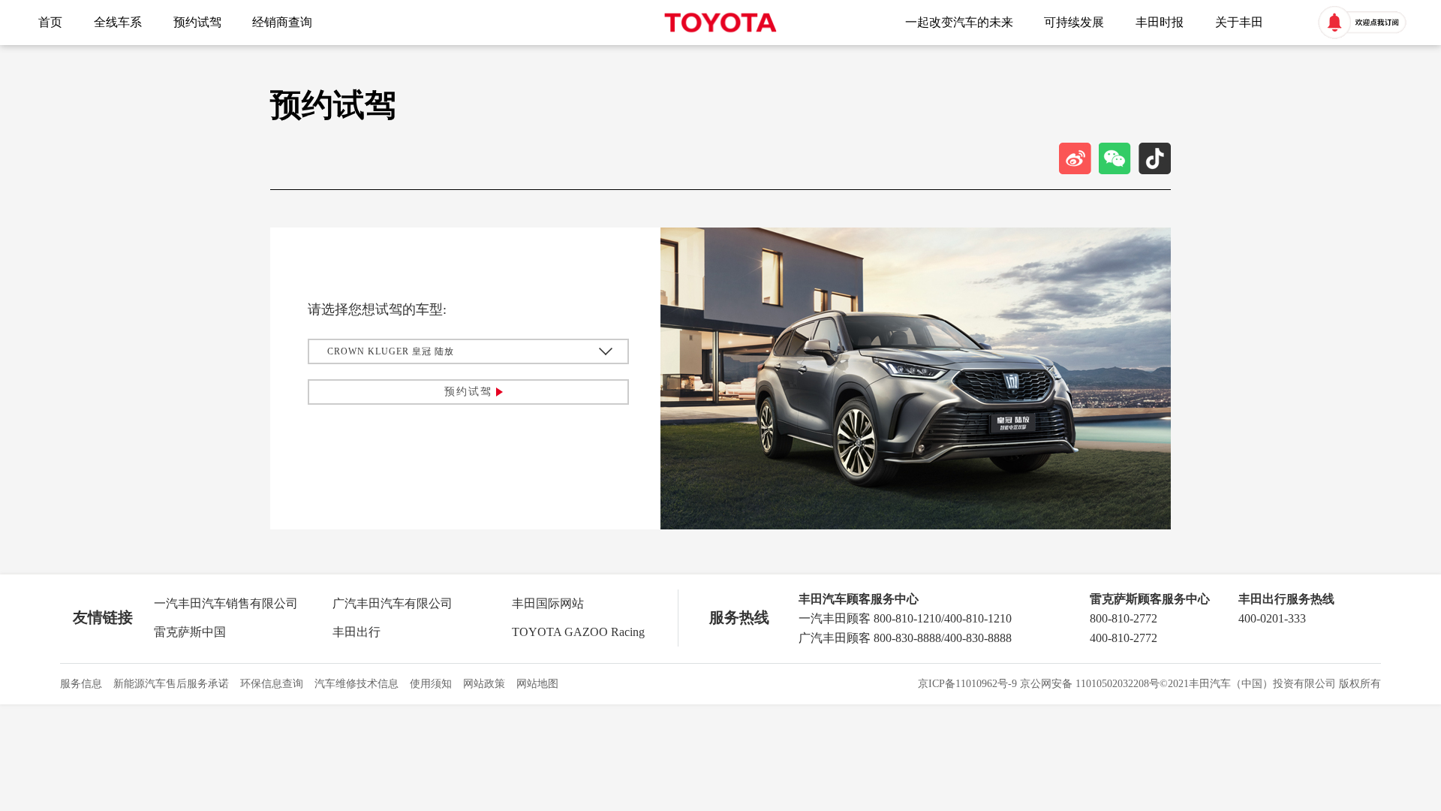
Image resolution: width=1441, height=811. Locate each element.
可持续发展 (1074, 22)
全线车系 (118, 22)
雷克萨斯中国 (190, 632)
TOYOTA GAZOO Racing (578, 632)
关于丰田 (1239, 22)
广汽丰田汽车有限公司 (392, 603)
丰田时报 (1160, 22)
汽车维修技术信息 (356, 683)
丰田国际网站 (548, 603)
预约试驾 (197, 22)
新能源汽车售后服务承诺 (171, 683)
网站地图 (537, 683)
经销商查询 (282, 22)
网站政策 (484, 683)
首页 (50, 22)
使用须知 (431, 683)
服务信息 (81, 683)
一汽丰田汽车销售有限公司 (226, 603)
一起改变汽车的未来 (959, 22)
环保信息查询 (271, 683)
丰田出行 (356, 632)
